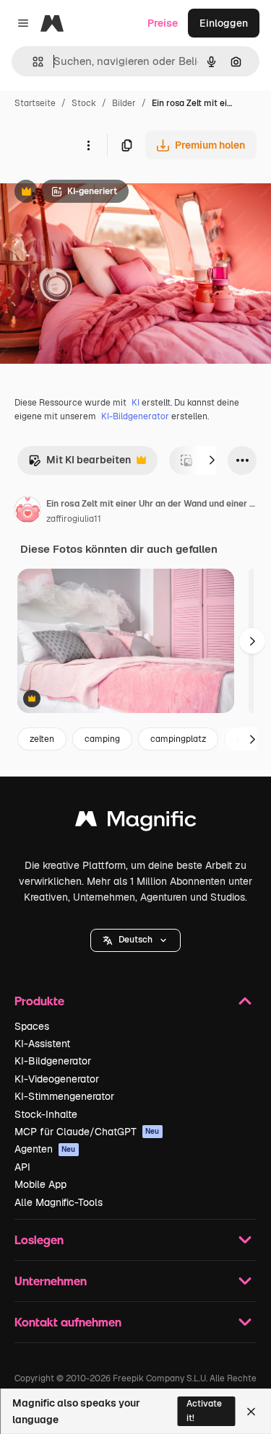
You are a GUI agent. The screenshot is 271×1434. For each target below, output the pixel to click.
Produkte (39, 1000)
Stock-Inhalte (45, 1114)
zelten (42, 739)
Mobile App (40, 1184)
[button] (135, 940)
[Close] (251, 1411)
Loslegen (39, 1239)
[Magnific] (136, 822)
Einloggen (223, 23)
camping (102, 739)
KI (135, 402)
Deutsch (135, 939)
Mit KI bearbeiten (79, 463)
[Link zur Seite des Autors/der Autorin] (27, 512)
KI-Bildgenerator (135, 416)
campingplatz (178, 739)
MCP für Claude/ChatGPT (87, 1131)
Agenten (45, 1148)
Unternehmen (50, 1280)
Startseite (35, 103)
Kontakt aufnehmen (67, 1321)
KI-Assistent (42, 1043)
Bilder (124, 103)
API (22, 1166)
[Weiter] (212, 460)
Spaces (31, 1026)
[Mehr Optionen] (88, 145)
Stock (84, 103)
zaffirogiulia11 (73, 519)
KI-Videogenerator (56, 1078)
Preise (162, 23)
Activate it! (204, 1410)
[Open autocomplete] (32, 61)
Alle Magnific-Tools (58, 1202)
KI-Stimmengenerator (64, 1096)
